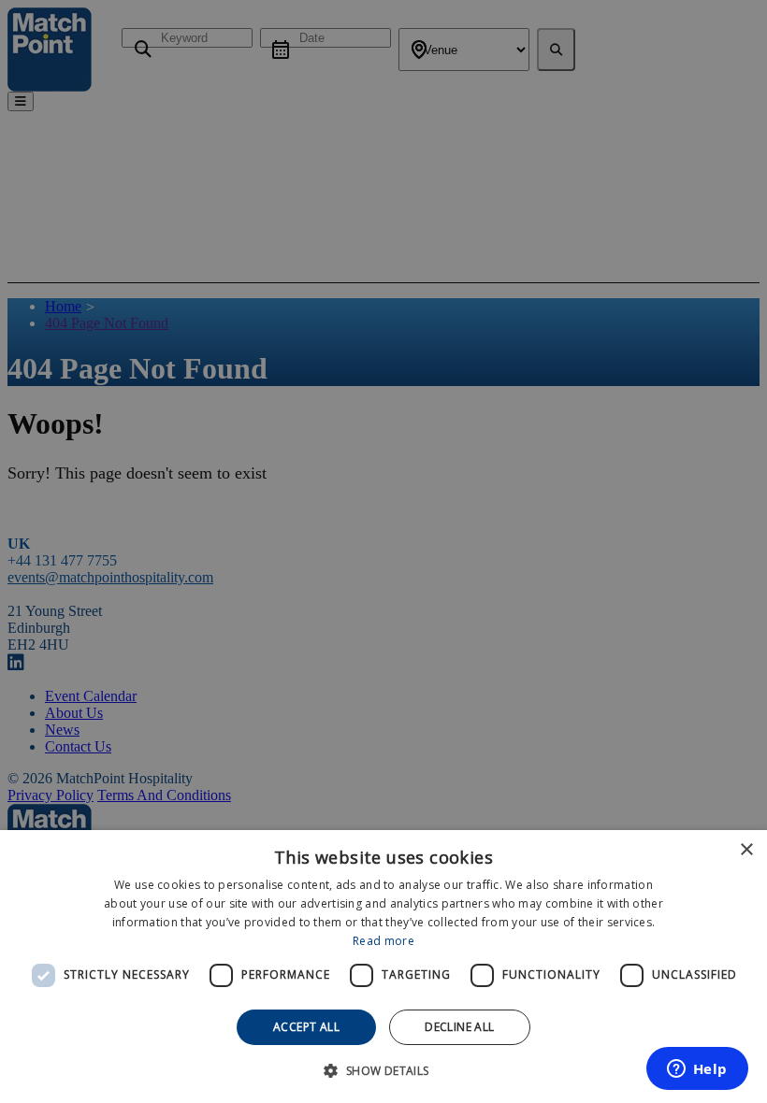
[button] (383, 1070)
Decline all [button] (459, 1027)
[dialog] (383, 966)
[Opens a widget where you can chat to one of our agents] (696, 1070)
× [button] (746, 850)
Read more (383, 941)
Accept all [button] (306, 1027)
